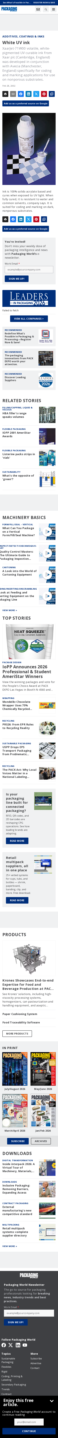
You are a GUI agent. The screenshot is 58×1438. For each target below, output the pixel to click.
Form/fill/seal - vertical (17, 524)
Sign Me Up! (17, 278)
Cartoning (9, 567)
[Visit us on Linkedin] (18, 1345)
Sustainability (11, 472)
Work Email (12, 263)
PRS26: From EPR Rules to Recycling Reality (17, 726)
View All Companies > (29, 318)
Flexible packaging (14, 429)
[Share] (21, 94)
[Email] (13, 94)
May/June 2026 (43, 1088)
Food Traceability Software (21, 1022)
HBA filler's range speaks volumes (14, 415)
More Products (17, 1033)
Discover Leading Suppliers (15, 379)
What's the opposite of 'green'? (18, 477)
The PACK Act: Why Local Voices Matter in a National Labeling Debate (19, 773)
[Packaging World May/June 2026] (43, 1069)
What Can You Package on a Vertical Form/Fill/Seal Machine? (18, 531)
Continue (29, 1431)
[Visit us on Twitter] (10, 1345)
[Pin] (44, 94)
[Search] (46, 9)
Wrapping (8, 698)
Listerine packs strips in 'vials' (18, 455)
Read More (17, 840)
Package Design (11, 662)
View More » (9, 610)
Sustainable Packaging (16, 743)
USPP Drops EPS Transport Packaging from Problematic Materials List (16, 750)
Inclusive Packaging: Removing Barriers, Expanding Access (16, 1189)
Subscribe (18, 1141)
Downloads (9, 1181)
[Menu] (54, 9)
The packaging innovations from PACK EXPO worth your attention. (19, 360)
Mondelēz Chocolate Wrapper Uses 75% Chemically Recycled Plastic (16, 705)
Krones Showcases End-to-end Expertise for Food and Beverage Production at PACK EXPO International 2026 (28, 984)
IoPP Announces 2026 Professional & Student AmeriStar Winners (26, 671)
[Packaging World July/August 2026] (15, 1069)
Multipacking (10, 1224)
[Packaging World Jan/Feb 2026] (43, 1111)
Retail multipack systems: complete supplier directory (15, 1232)
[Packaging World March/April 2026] (15, 1111)
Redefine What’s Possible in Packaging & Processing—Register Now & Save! (19, 338)
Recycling (8, 720)
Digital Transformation (17, 1160)
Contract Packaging (15, 1203)
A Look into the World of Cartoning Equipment (19, 572)
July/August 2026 (15, 1088)
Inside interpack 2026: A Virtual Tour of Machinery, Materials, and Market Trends (18, 1167)
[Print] (5, 94)
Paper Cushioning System (19, 1014)
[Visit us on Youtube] (25, 1345)
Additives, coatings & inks (23, 36)
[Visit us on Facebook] (3, 1345)
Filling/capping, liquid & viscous (17, 408)
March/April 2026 (15, 1130)
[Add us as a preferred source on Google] (52, 94)
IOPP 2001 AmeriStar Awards (16, 434)
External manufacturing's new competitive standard (17, 1210)
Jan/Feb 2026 (43, 1130)
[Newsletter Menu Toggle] (38, 9)
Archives (41, 1141)
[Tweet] (36, 94)
